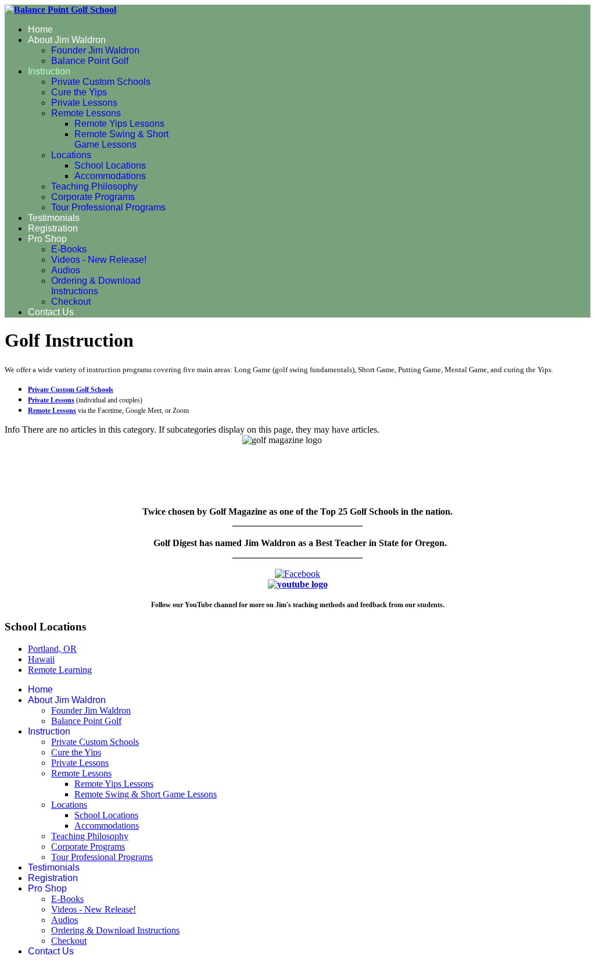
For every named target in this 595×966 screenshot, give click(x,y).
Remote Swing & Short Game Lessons (121, 139)
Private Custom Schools (100, 82)
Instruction (49, 71)
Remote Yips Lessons (119, 124)
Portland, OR (52, 649)
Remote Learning (60, 670)
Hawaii (41, 659)
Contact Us (51, 312)
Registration (53, 228)
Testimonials (54, 218)
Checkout (71, 301)
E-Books (69, 249)
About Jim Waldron (67, 40)
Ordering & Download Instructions (96, 286)
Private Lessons (84, 103)
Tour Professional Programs (108, 207)
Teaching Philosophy (94, 186)
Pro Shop (47, 239)
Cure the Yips (79, 92)
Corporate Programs (93, 197)
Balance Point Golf (89, 61)
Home (40, 29)
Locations (71, 155)
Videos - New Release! (98, 260)
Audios (65, 270)
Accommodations (110, 176)
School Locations (110, 165)
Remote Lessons (86, 113)
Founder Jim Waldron (95, 50)
